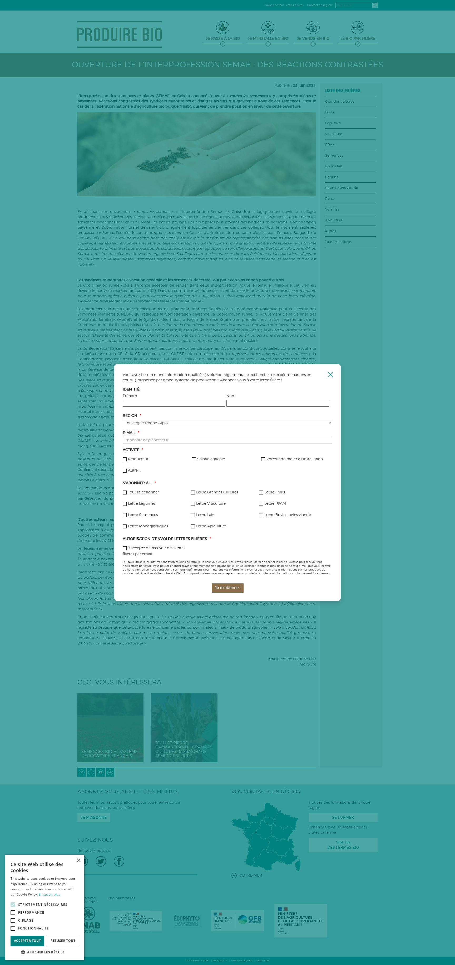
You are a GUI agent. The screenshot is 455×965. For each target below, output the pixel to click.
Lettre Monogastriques (148, 526)
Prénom (130, 396)
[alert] (44, 907)
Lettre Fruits (274, 492)
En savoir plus (49, 894)
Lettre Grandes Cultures (217, 492)
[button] (45, 951)
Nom (231, 396)
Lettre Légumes (141, 504)
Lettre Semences (143, 515)
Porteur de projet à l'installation (294, 459)
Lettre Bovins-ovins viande (287, 515)
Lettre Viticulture (211, 504)
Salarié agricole (211, 459)
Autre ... (134, 470)
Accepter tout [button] (27, 940)
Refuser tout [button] (63, 940)
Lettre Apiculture (211, 526)
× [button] (78, 860)
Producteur (138, 459)
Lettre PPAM (275, 504)
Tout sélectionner (143, 492)
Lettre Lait (205, 515)
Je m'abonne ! (227, 588)
